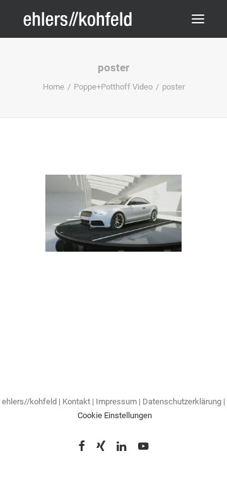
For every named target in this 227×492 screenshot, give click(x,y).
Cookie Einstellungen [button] (115, 415)
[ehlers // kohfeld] (79, 19)
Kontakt (76, 401)
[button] (198, 19)
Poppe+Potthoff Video (113, 86)
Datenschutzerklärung (183, 401)
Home (53, 86)
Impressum (116, 401)
